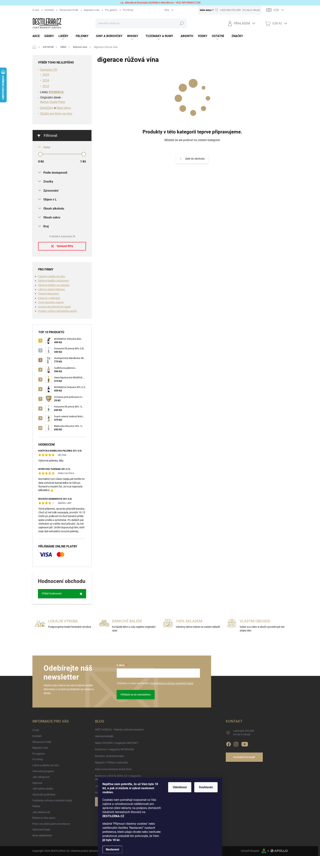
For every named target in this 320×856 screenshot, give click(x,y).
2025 (45, 74)
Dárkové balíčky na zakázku (54, 285)
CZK (276, 10)
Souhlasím (206, 787)
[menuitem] (38, 36)
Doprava (37, 782)
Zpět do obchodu (195, 158)
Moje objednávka (42, 835)
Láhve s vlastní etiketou (51, 289)
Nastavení (112, 849)
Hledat (181, 23)
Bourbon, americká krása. (109, 756)
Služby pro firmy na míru (56, 113)
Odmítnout (180, 787)
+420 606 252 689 (243, 732)
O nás (35, 10)
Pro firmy (128, 10)
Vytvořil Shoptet (250, 850)
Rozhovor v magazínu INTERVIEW (114, 749)
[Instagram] (236, 743)
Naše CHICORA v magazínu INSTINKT (116, 742)
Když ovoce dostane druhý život (113, 769)
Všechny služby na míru (51, 276)
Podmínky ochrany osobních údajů (52, 800)
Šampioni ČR (48, 69)
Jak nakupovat (41, 776)
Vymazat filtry (65, 246)
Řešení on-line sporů (43, 817)
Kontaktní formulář (244, 757)
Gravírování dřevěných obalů (54, 306)
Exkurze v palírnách (49, 298)
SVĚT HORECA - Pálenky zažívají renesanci (119, 729)
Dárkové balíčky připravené (53, 280)
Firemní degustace (48, 293)
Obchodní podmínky (43, 794)
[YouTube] (245, 743)
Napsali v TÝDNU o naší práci (111, 762)
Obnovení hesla (41, 829)
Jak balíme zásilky (42, 788)
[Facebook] (228, 743)
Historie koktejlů (104, 736)
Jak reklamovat (41, 812)
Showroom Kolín (68, 10)
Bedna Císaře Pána (52, 102)
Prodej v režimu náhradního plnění (57, 311)
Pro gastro (111, 10)
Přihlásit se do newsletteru (136, 694)
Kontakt (49, 10)
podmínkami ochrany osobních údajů (172, 683)
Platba (36, 806)
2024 (45, 80)
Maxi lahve (63, 108)
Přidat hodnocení (51, 593)
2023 (45, 86)
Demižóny (46, 108)
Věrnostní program (43, 771)
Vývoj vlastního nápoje (51, 302)
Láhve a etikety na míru (45, 765)
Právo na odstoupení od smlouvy (51, 823)
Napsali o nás (91, 10)
